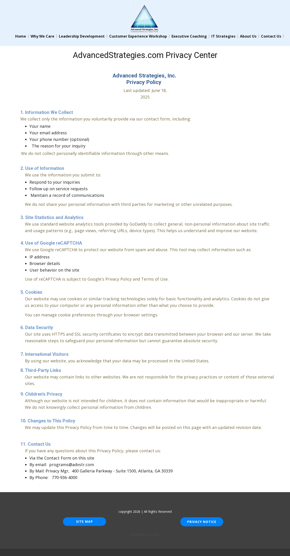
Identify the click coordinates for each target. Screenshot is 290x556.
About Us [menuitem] (248, 36)
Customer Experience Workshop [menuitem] (138, 36)
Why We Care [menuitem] (42, 36)
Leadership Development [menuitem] (82, 36)
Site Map (84, 521)
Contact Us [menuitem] (271, 36)
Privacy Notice (201, 522)
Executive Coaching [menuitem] (189, 36)
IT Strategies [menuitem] (223, 36)
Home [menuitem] (20, 36)
